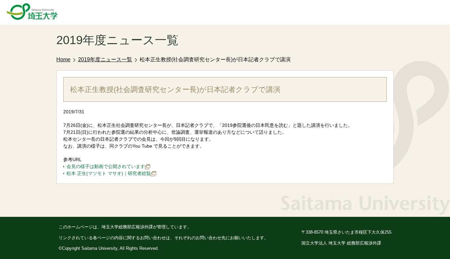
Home (63, 59)
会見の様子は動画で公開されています (106, 166)
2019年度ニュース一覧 (105, 59)
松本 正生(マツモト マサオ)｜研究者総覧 (109, 173)
